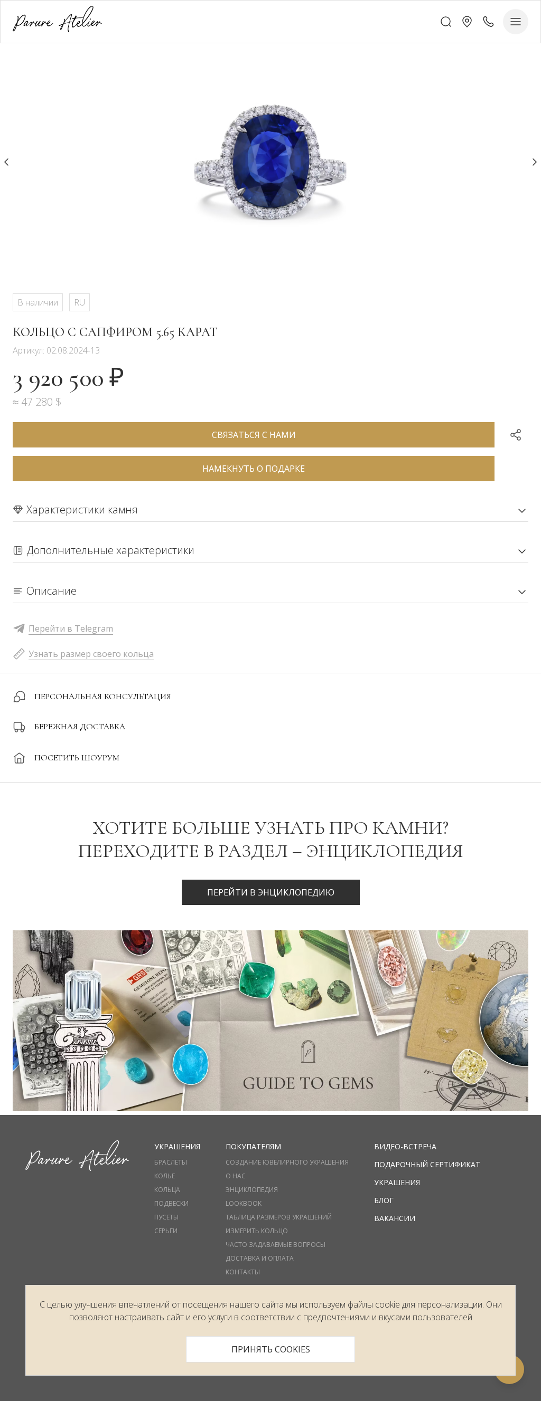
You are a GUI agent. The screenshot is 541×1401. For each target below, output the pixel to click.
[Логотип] (57, 21)
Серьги (166, 1231)
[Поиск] (446, 21)
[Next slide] (534, 162)
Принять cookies (270, 1349)
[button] (467, 21)
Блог (384, 1200)
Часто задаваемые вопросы (275, 1245)
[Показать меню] (515, 21)
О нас (236, 1176)
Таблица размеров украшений (279, 1217)
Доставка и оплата (260, 1258)
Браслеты (170, 1162)
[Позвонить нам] (488, 21)
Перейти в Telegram (71, 628)
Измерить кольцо (257, 1231)
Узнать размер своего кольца (91, 654)
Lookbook (244, 1203)
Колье (164, 1176)
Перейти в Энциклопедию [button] (270, 892)
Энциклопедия (252, 1190)
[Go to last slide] (6, 162)
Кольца (167, 1190)
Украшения (397, 1182)
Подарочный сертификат (427, 1164)
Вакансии (394, 1218)
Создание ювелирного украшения (287, 1162)
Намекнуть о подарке (253, 468)
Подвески (171, 1203)
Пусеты (166, 1217)
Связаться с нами (254, 435)
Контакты (243, 1272)
